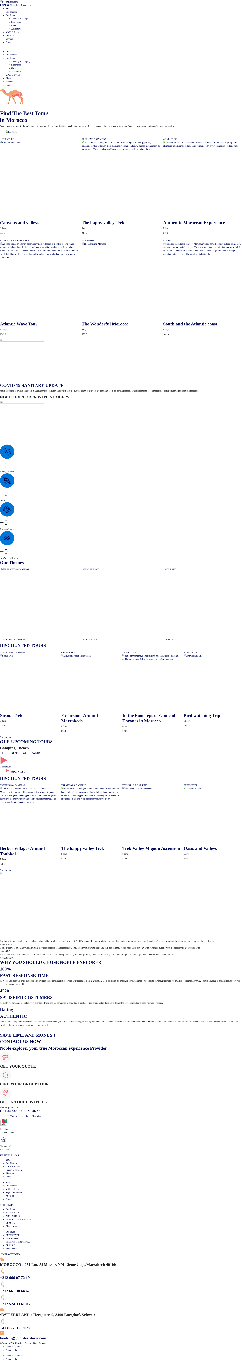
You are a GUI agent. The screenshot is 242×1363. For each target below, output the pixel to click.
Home (8, 8)
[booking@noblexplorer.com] (2, 1334)
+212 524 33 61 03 (15, 1304)
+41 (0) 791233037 (15, 1328)
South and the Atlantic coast (190, 323)
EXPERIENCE (22, 240)
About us (10, 1173)
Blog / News (11, 1226)
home (8, 1160)
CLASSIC (168, 240)
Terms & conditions (14, 1346)
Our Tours (10, 15)
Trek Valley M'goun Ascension (151, 848)
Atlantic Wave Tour (18, 323)
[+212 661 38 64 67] (3, 1287)
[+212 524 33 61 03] (3, 1300)
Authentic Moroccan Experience (194, 222)
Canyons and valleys (19, 222)
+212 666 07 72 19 (15, 1277)
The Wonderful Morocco (105, 323)
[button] (121, 48)
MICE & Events (13, 32)
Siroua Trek (11, 715)
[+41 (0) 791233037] (3, 1324)
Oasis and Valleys (200, 848)
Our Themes (11, 12)
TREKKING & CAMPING (94, 139)
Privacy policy (12, 1350)
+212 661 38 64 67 (15, 1291)
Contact (9, 42)
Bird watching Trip (202, 715)
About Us (10, 35)
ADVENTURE (7, 139)
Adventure (16, 29)
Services (9, 39)
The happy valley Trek (103, 222)
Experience (16, 22)
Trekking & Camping (20, 18)
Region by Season (14, 1170)
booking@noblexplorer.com (23, 1338)
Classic (14, 25)
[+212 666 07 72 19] (3, 1273)
